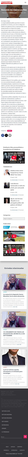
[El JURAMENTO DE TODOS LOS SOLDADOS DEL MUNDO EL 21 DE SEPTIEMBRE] (14, 319)
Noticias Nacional (7, 414)
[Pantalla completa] (23, 162)
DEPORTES (19, 446)
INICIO (7, 446)
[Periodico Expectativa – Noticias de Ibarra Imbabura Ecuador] (7, 2)
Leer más (15, 306)
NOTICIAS (13, 446)
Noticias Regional (7, 418)
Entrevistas (5, 425)
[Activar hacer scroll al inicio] (25, 454)
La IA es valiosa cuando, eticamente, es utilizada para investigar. (12, 371)
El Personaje (5, 431)
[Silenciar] (20, 162)
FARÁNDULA (6, 450)
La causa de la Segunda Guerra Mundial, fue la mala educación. (13, 295)
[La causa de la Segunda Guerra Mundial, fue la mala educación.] (14, 281)
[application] (14, 157)
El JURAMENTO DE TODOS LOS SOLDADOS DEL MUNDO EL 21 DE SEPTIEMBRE (14, 333)
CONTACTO (22, 450)
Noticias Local (6, 411)
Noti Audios (5, 421)
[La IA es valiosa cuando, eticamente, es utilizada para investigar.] (14, 357)
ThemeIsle (19, 453)
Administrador (15, 180)
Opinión (9, 130)
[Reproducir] (5, 162)
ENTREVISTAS (14, 450)
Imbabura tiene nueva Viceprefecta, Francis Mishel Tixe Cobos (16, 173)
